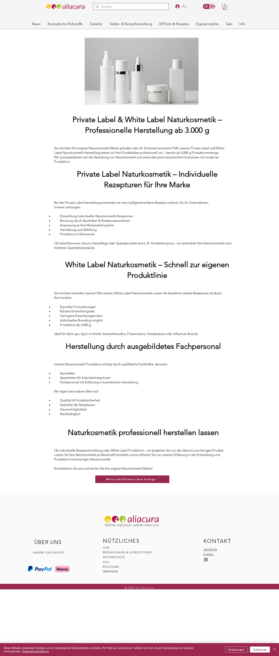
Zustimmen (260, 649)
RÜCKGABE (111, 566)
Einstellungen (236, 649)
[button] (225, 7)
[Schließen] (274, 649)
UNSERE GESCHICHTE (49, 552)
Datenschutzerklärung (35, 651)
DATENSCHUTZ (114, 557)
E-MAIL (208, 554)
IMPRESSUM (110, 571)
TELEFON (210, 549)
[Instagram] (205, 559)
